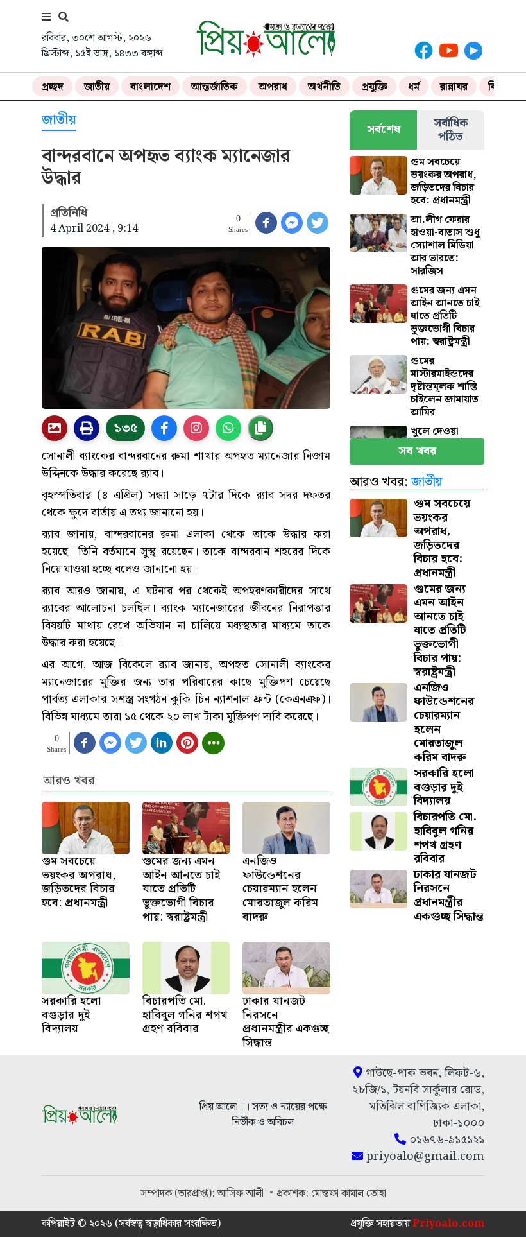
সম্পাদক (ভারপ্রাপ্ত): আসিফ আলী (203, 1194)
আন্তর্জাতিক (214, 87)
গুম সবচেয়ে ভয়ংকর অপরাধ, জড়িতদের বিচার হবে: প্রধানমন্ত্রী (444, 181)
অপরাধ (273, 87)
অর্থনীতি (324, 87)
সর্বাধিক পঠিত (451, 130)
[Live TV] (473, 50)
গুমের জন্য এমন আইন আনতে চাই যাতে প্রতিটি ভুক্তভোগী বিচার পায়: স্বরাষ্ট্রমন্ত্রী (445, 316)
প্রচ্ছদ (52, 87)
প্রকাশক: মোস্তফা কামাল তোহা (331, 1194)
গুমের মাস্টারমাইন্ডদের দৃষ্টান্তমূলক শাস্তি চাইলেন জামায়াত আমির (445, 386)
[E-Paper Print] (86, 428)
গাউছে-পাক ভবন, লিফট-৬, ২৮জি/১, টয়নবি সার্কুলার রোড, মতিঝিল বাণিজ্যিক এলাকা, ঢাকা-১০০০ (418, 1098)
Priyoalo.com (448, 1224)
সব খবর (417, 451)
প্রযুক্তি (374, 87)
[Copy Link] (260, 428)
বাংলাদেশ (150, 87)
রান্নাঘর (454, 87)
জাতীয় (97, 87)
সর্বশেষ (383, 129)
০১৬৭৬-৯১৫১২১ (445, 1140)
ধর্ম (414, 87)
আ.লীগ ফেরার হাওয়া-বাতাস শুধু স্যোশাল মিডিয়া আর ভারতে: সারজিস (445, 245)
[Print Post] (54, 428)
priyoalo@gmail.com (423, 1156)
